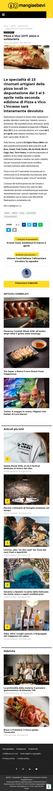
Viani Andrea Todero (12, 693)
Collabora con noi (10, 754)
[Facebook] (16, 769)
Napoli (14, 213)
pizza (22, 213)
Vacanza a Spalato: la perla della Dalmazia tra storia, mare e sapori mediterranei (26, 593)
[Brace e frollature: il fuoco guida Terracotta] (26, 711)
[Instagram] (23, 769)
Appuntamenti (9, 32)
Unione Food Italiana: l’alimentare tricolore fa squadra (26, 260)
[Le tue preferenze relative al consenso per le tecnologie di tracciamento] (48, 786)
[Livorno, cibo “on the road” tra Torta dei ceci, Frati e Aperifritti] (26, 531)
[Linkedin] (30, 769)
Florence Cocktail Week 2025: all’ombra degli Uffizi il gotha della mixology (24, 332)
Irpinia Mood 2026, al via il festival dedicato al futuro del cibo (22, 467)
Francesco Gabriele (12, 43)
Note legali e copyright (30, 754)
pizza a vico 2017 (10, 216)
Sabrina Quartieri (11, 555)
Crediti (26, 788)
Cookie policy (23, 758)
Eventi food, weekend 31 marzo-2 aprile (26, 244)
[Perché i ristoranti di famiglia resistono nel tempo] (26, 489)
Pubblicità (33, 749)
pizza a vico (31, 213)
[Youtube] (36, 769)
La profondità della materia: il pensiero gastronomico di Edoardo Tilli (24, 689)
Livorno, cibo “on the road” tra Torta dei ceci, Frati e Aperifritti (25, 551)
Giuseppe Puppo (10, 735)
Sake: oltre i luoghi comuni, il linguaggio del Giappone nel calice (25, 635)
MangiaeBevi (8, 749)
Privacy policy (8, 758)
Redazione (21, 749)
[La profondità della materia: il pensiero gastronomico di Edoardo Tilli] (26, 669)
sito (20, 206)
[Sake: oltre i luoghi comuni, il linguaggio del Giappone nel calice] (26, 615)
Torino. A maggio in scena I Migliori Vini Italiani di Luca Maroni (25, 412)
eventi (7, 213)
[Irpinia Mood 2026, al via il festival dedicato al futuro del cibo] (26, 447)
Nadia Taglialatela (11, 471)
